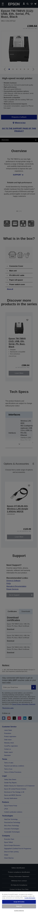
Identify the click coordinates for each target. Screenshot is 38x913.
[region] (19, 902)
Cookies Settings (19, 910)
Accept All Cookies (19, 901)
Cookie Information (29, 898)
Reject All (19, 906)
